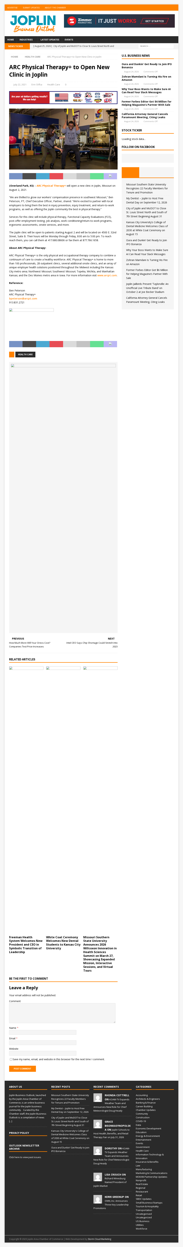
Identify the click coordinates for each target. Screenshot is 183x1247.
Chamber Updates (146, 1110)
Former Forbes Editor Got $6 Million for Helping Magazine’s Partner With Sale (146, 103)
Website (13, 1048)
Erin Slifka (36, 84)
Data (138, 1125)
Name (13, 1028)
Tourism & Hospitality (147, 1206)
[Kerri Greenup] (97, 1201)
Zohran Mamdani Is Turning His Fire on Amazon (146, 78)
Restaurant (142, 1191)
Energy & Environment (148, 1136)
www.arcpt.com (107, 275)
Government (143, 1147)
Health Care (53, 84)
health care (25, 354)
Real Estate (142, 1184)
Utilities (140, 1225)
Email (12, 1038)
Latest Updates (50, 39)
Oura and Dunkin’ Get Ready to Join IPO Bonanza (147, 65)
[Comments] (165, 172)
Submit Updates (31, 7)
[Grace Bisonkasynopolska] (97, 1126)
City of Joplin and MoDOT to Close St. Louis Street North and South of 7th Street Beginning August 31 (146, 212)
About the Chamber (55, 7)
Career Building (144, 1106)
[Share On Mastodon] (110, 176)
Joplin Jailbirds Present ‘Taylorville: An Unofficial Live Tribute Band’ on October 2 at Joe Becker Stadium (147, 288)
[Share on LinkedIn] (43, 176)
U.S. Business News (136, 56)
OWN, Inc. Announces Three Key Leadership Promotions (111, 1204)
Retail (139, 1195)
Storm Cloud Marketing (99, 1239)
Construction (143, 1117)
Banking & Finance (146, 1102)
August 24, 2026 (131, 71)
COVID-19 (141, 1121)
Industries (26, 39)
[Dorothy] (97, 1153)
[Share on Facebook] (16, 176)
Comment (15, 1001)
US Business (142, 1221)
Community (142, 1113)
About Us (15, 1086)
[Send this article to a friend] (70, 176)
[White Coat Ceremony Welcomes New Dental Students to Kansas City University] (63, 800)
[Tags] (148, 172)
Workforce (141, 1228)
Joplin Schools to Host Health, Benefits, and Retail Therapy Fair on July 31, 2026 (111, 1133)
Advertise (12, 7)
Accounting (142, 1095)
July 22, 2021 (20, 84)
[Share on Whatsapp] (97, 176)
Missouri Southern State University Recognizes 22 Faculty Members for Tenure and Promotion (147, 188)
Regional (140, 1187)
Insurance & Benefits (147, 1161)
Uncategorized (144, 1217)
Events (69, 39)
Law (138, 1165)
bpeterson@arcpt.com (23, 298)
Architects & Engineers (148, 1098)
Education (141, 1132)
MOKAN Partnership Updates (151, 1176)
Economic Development (148, 1128)
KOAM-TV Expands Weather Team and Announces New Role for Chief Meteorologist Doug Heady (111, 1156)
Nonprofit (141, 1180)
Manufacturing (144, 1169)
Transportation (144, 1210)
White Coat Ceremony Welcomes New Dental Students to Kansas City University (63, 942)
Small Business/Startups (149, 1202)
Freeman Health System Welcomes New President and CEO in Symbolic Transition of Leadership (26, 944)
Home (10, 39)
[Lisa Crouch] (97, 1179)
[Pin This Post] (56, 176)
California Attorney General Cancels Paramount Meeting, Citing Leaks (145, 115)
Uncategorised (144, 1213)
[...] (10, 1121)
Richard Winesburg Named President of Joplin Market (110, 1182)
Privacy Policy (19, 1133)
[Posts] (130, 172)
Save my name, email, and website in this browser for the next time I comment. (59, 1059)
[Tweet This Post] (29, 176)
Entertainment (143, 1139)
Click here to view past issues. (25, 1157)
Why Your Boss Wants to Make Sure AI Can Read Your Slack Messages (146, 90)
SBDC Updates (144, 1198)
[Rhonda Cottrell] (97, 1100)
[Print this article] (83, 176)
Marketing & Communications (151, 1173)
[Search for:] (156, 46)
